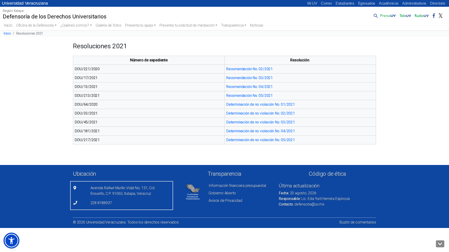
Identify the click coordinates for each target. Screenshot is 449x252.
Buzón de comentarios (358, 222)
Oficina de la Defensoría (35, 25)
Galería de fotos (108, 25)
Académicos (388, 3)
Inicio (8, 25)
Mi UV (312, 3)
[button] (375, 15)
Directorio (437, 3)
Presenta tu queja (139, 25)
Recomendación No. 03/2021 (249, 78)
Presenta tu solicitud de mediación (186, 25)
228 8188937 (101, 203)
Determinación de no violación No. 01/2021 (261, 104)
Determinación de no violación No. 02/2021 (260, 113)
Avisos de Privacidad (225, 200)
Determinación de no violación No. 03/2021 (260, 122)
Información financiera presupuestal (237, 185)
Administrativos (414, 3)
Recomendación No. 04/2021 (249, 86)
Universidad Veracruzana (25, 3)
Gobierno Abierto (222, 193)
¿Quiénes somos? (74, 25)
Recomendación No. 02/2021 (249, 69)
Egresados (366, 3)
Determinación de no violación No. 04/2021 (260, 131)
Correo (326, 3)
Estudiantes (345, 3)
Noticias (256, 25)
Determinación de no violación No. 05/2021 (260, 140)
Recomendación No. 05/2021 (249, 95)
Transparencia (232, 25)
